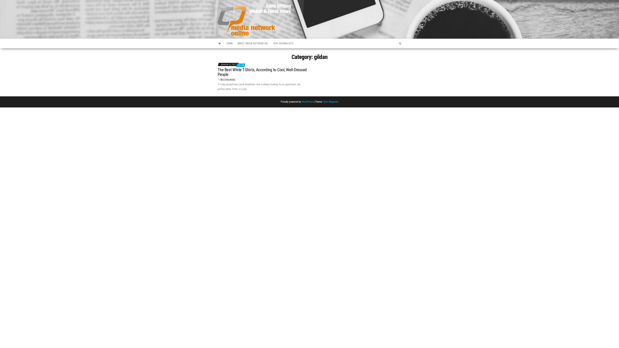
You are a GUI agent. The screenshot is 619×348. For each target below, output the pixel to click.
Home (229, 43)
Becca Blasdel (228, 79)
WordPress (307, 101)
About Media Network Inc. (253, 43)
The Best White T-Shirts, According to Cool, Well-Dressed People (262, 72)
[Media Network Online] (219, 43)
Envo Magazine (330, 101)
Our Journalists (283, 43)
